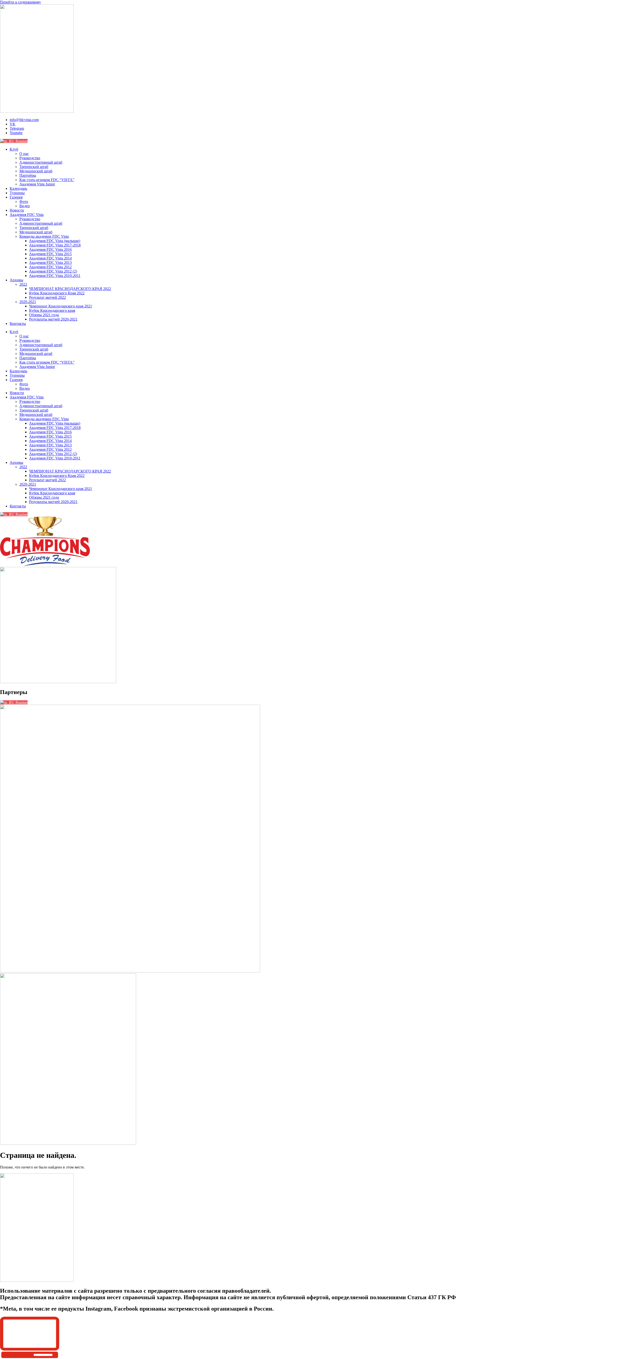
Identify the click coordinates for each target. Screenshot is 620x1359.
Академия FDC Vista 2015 (50, 254)
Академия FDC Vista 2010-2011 (54, 276)
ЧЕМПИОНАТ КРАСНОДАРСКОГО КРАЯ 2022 (70, 289)
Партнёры (27, 175)
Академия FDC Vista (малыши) (54, 241)
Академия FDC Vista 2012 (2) (53, 271)
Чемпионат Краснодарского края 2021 (60, 306)
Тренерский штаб (33, 167)
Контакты (18, 323)
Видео (24, 206)
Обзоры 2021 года (44, 315)
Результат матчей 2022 (47, 297)
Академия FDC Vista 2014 (50, 258)
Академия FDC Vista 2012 (50, 267)
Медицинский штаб (35, 171)
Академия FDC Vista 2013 (50, 262)
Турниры (17, 193)
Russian (21, 141)
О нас (24, 154)
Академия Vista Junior (37, 184)
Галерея (16, 197)
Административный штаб (40, 162)
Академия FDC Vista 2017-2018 (55, 245)
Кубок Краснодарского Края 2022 (57, 293)
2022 (23, 284)
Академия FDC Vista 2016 (50, 249)
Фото (23, 201)
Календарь (18, 188)
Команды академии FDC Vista (44, 236)
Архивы (16, 280)
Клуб (14, 149)
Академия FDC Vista (27, 215)
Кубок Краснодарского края (52, 310)
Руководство (29, 158)
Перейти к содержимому (20, 2)
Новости (17, 210)
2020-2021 (27, 302)
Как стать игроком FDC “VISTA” (46, 180)
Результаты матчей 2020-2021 (53, 319)
